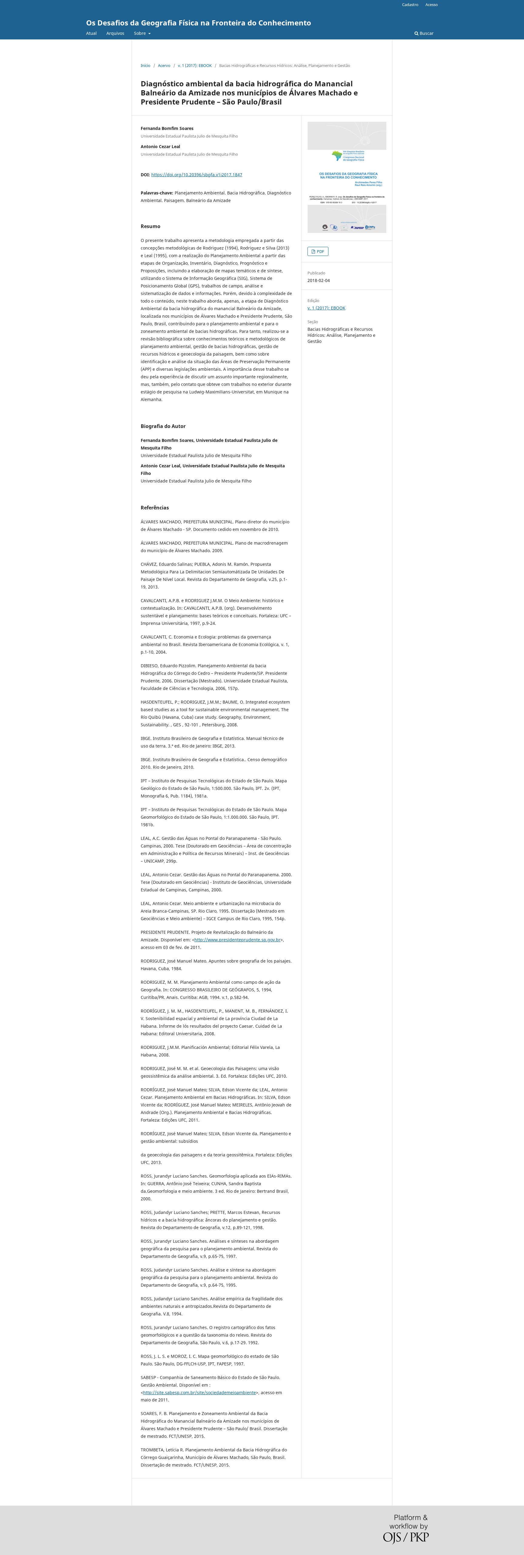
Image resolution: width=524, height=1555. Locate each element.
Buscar (426, 33)
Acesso (431, 4)
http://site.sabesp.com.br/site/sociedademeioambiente (199, 1392)
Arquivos (115, 33)
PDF (320, 251)
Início (145, 65)
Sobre (140, 33)
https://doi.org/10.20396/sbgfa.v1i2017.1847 (196, 174)
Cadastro (410, 4)
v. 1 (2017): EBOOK (195, 65)
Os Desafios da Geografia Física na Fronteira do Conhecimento (198, 23)
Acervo (164, 65)
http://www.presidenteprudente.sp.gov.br (237, 940)
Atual (91, 33)
